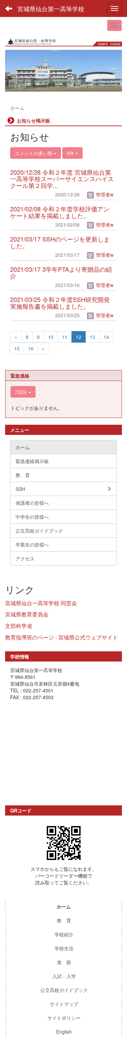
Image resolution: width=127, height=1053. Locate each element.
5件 (71, 153)
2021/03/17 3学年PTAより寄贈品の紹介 (61, 272)
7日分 (21, 391)
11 (64, 336)
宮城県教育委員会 (26, 614)
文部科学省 (18, 626)
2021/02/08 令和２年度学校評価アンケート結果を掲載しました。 (59, 212)
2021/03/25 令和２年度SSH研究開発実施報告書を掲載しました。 (60, 302)
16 (31, 348)
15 (17, 348)
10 (51, 336)
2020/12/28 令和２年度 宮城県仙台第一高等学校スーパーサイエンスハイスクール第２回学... (62, 179)
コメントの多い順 (34, 153)
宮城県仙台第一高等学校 (50, 8)
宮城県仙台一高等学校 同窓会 (41, 603)
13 (92, 336)
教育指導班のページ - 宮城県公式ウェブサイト (61, 637)
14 (106, 336)
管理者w (103, 194)
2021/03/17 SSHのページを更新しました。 (60, 242)
